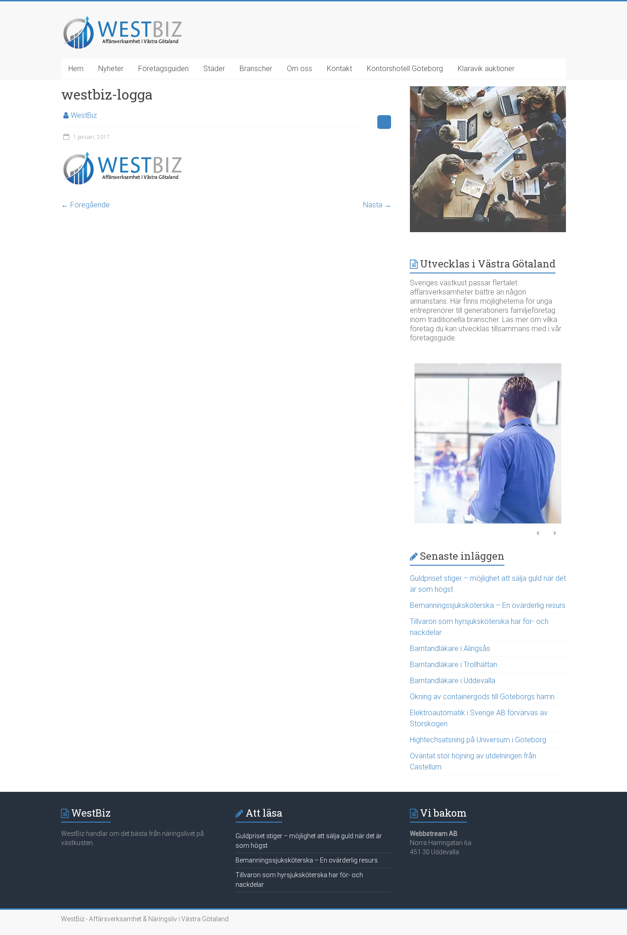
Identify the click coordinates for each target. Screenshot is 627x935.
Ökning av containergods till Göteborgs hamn (482, 696)
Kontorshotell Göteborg (405, 68)
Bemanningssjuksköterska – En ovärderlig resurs (487, 605)
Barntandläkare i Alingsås (450, 648)
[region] (488, 446)
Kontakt (339, 68)
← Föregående (85, 204)
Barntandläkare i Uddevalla (452, 680)
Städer (214, 68)
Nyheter (110, 68)
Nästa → (377, 204)
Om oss (299, 68)
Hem (76, 68)
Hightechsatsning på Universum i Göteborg (478, 739)
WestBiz (84, 115)
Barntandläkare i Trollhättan (453, 664)
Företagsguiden (163, 68)
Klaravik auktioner (486, 68)
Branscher (256, 68)
